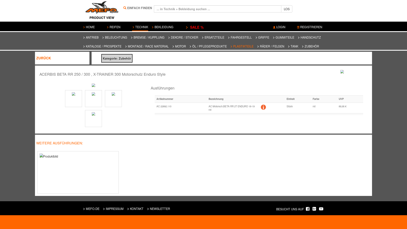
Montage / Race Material (148, 46)
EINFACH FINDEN (139, 8)
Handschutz (310, 37)
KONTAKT (136, 209)
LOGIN (280, 27)
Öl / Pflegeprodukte (209, 46)
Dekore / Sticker (184, 37)
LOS (287, 9)
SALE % (196, 27)
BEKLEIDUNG (163, 27)
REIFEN (114, 27)
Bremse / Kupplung (148, 37)
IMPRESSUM (114, 209)
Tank (294, 46)
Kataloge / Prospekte (103, 46)
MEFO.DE (92, 209)
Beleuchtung (115, 37)
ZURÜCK (43, 58)
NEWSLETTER (159, 209)
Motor (180, 46)
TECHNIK (141, 27)
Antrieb (92, 37)
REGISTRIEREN (310, 27)
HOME (90, 27)
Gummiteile (284, 37)
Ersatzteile (214, 37)
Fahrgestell (241, 37)
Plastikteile (243, 46)
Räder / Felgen (271, 46)
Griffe (263, 37)
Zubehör (311, 46)
